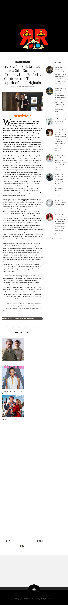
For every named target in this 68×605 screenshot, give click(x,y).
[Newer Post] (9, 543)
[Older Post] (37, 543)
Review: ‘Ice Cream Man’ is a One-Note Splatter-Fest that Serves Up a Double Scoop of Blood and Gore (60, 161)
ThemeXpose (34, 602)
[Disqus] (23, 455)
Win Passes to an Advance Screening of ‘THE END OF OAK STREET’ (60, 203)
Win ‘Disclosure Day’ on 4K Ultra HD (60, 120)
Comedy (26, 62)
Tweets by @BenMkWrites (54, 238)
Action (19, 62)
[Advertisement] (34, 12)
